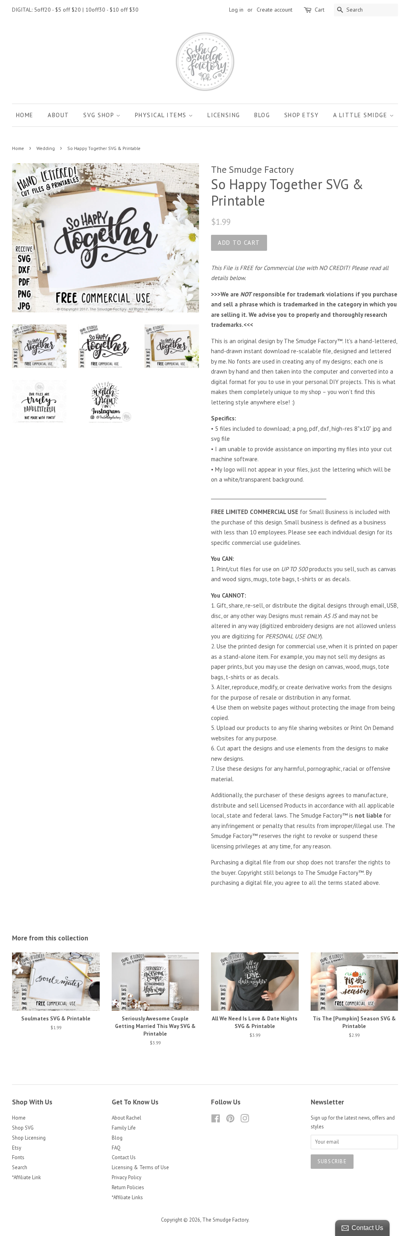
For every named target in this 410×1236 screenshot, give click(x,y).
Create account (274, 9)
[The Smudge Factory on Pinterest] (230, 1120)
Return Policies (128, 1187)
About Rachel (126, 1117)
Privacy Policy (126, 1177)
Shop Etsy (301, 115)
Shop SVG (23, 1127)
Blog (262, 115)
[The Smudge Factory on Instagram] (244, 1120)
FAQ (116, 1147)
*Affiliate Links (127, 1197)
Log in (236, 9)
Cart (319, 9)
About (58, 115)
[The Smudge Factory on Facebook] (215, 1120)
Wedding (45, 148)
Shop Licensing (29, 1137)
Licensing (223, 115)
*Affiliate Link (26, 1177)
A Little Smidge (361, 115)
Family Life (124, 1127)
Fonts (18, 1157)
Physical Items (162, 115)
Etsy (16, 1147)
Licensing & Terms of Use (140, 1167)
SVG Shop (99, 115)
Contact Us (124, 1157)
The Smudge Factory (225, 1219)
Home (25, 115)
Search (19, 1167)
